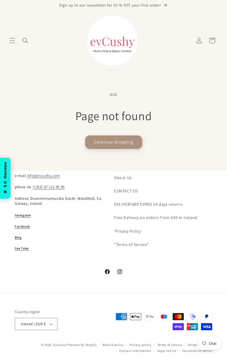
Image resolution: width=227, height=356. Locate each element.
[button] (12, 40)
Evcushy (59, 345)
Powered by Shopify (82, 345)
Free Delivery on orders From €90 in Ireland (155, 217)
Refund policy (113, 345)
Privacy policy (140, 345)
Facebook (22, 226)
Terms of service (169, 345)
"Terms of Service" (131, 244)
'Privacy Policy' (128, 231)
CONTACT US (126, 191)
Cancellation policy (197, 351)
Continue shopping (114, 142)
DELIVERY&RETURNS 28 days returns (148, 204)
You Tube (22, 248)
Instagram (23, 215)
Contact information (135, 351)
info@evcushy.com (43, 175)
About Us (123, 177)
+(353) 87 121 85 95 (48, 186)
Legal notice (166, 351)
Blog (18, 237)
